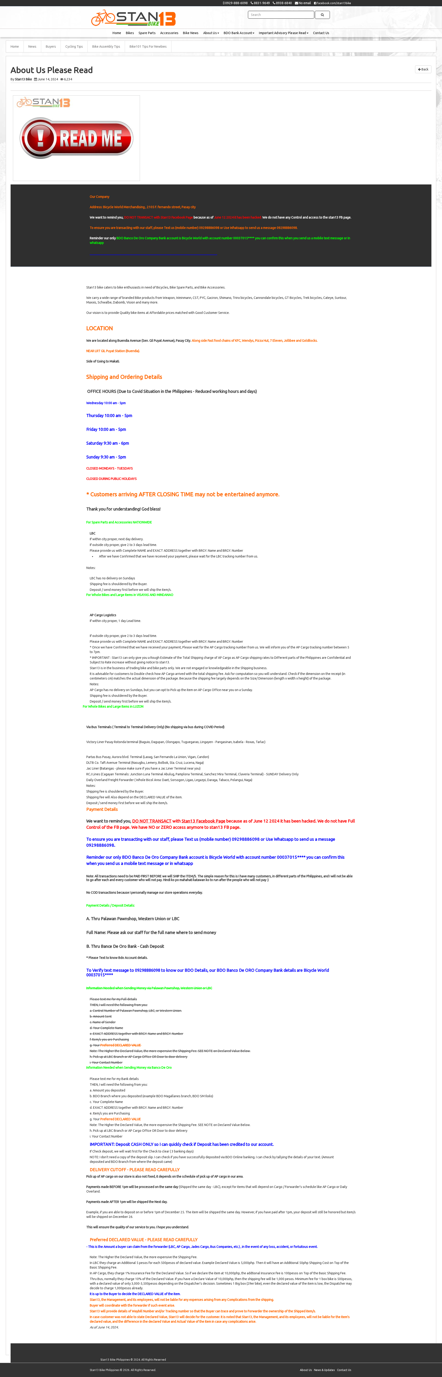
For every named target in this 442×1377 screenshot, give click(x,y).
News (32, 46)
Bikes (130, 33)
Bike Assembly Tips (106, 46)
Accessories (169, 33)
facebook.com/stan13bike (333, 3)
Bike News (191, 33)
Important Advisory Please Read (282, 33)
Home (117, 33)
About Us (210, 33)
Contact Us (321, 33)
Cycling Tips (74, 46)
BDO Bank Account (238, 33)
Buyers (51, 46)
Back (424, 69)
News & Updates (324, 1369)
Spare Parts (147, 33)
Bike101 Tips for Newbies (148, 46)
